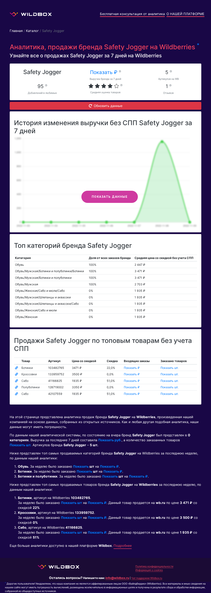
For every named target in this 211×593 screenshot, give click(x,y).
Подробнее (123, 546)
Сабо (24, 380)
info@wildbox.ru (117, 578)
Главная (16, 31)
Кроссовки (29, 374)
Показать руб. (110, 440)
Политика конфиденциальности (154, 566)
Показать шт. (169, 367)
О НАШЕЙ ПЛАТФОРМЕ (185, 14)
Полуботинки (30, 387)
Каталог (32, 31)
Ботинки (27, 367)
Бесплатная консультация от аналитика (132, 14)
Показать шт (71, 503)
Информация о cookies (149, 570)
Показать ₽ (104, 72)
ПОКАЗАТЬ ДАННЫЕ (110, 197)
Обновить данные (108, 106)
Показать (81, 466)
